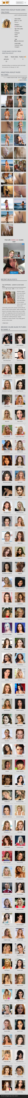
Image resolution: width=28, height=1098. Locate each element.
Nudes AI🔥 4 (22, 58)
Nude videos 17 (14, 58)
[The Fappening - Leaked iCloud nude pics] (9, 297)
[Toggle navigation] (25, 2)
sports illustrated (20, 41)
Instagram (17, 47)
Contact (20, 1096)
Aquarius (17, 30)
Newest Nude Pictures (12, 77)
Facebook (17, 45)
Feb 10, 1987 (19, 20)
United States (19, 26)
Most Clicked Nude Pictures (22, 78)
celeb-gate (9, 288)
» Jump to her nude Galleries (20, 15)
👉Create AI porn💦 (22, 80)
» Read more (5, 323)
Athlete (16, 36)
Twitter (21, 45)
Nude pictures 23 (6, 59)
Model (16, 34)
